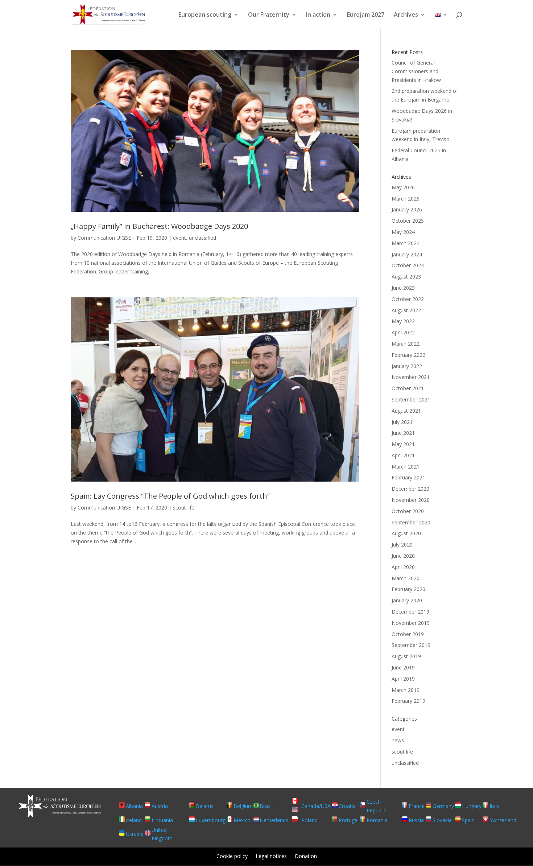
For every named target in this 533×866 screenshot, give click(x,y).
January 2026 (407, 209)
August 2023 (406, 276)
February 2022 (408, 354)
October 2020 (408, 511)
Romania (377, 820)
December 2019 (410, 611)
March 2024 (406, 243)
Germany (443, 806)
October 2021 (408, 388)
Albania (134, 806)
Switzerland (502, 820)
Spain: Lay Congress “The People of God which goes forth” (170, 496)
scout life (183, 507)
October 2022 (408, 299)
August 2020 (406, 533)
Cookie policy (232, 856)
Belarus (205, 806)
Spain (468, 820)
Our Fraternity (268, 15)
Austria (160, 806)
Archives (406, 15)
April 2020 (403, 567)
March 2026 (406, 198)
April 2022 (403, 332)
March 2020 (406, 578)
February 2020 (408, 589)
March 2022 (406, 343)
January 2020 (407, 600)
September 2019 (411, 645)
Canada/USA (316, 806)
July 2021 (402, 421)
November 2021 (411, 377)
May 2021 (403, 444)
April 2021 (403, 455)
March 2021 (406, 466)
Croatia (347, 806)
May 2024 (403, 231)
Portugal (349, 820)
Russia (416, 820)
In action (318, 15)
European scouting (204, 15)
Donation (306, 856)
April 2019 (403, 678)
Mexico (242, 820)
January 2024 (407, 254)
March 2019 (406, 689)
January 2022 (407, 366)
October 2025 (408, 220)
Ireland (134, 820)
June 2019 (403, 667)
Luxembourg (211, 820)
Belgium (243, 806)
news (398, 740)
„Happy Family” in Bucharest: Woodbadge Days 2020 (159, 226)
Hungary (472, 806)
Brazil (266, 806)
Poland (309, 820)
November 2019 (411, 622)
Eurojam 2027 (365, 15)
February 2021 (408, 477)
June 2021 (403, 432)
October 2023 (408, 265)
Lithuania (162, 820)
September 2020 (411, 522)
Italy (494, 806)
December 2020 (410, 488)
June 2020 (403, 555)
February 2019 (408, 700)
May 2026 (403, 187)
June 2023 (403, 287)
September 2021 (411, 399)
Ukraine (135, 833)
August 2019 (406, 656)
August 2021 (406, 410)
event (179, 237)
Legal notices (271, 856)
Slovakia (442, 820)
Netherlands (274, 820)
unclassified (202, 237)
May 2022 (403, 321)
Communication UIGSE (104, 237)
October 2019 (408, 634)
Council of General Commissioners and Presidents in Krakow (416, 71)
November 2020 (411, 499)
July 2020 (402, 544)
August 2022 (406, 310)
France (417, 806)
